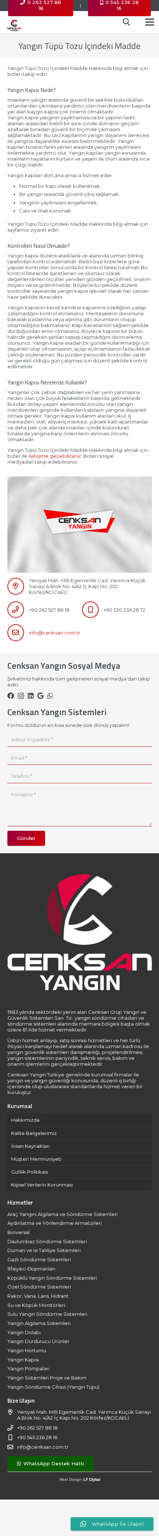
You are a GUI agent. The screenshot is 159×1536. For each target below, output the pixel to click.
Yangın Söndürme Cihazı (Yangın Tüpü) (53, 1387)
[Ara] (126, 22)
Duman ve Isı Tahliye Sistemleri (44, 1250)
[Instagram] (21, 696)
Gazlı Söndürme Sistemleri (39, 1259)
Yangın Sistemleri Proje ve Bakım (47, 1378)
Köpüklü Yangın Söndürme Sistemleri (52, 1278)
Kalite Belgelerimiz (34, 1133)
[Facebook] (10, 695)
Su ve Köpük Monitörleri (36, 1305)
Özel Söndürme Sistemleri (39, 1287)
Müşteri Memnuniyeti (36, 1159)
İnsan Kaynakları (30, 1146)
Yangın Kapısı (23, 1360)
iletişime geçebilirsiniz (54, 456)
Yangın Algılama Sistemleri (39, 1323)
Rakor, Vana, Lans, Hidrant (37, 1296)
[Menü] (150, 22)
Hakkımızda (25, 1120)
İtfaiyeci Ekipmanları (31, 1269)
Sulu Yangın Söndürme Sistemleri (47, 1314)
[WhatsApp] (50, 695)
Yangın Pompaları (28, 1368)
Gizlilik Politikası (29, 1172)
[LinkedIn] (31, 695)
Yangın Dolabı (24, 1332)
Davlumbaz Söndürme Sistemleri (47, 1241)
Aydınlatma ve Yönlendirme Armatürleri (54, 1223)
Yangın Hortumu (26, 1350)
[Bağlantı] (14, 22)
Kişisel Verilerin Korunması (42, 1185)
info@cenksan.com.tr (54, 633)
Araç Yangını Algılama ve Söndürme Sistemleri (62, 1214)
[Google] (40, 695)
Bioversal (18, 1232)
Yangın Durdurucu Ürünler (38, 1341)
